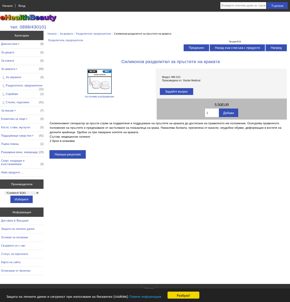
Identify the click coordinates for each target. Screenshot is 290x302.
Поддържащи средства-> (22, 135)
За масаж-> (22, 110)
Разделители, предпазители (93, 33)
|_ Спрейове (22, 94)
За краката (66, 33)
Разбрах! (183, 295)
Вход (21, 5)
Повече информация (145, 296)
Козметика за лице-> (22, 118)
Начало (7, 5)
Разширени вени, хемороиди (22, 152)
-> (22, 69)
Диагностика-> (22, 43)
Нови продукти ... (12, 172)
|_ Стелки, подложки (22, 102)
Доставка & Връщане (14, 220)
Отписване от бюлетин (15, 270)
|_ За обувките (22, 77)
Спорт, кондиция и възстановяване (22, 162)
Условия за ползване (14, 237)
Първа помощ (22, 143)
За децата (22, 52)
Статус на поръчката (14, 253)
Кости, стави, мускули (22, 127)
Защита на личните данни (17, 228)
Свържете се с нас (13, 245)
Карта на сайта (10, 262)
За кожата (22, 60)
